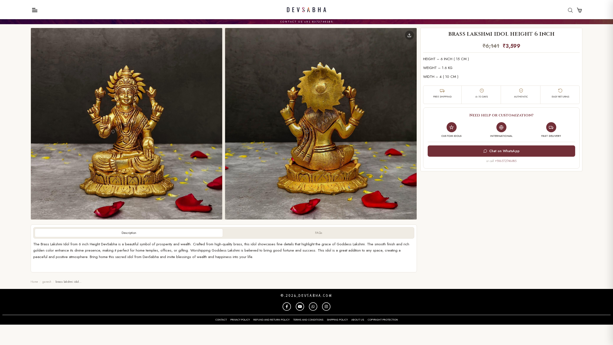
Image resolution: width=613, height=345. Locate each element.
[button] (126, 124)
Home (34, 282)
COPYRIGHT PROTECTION (383, 320)
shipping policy (337, 320)
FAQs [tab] (318, 232)
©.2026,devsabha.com (306, 295)
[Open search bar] (570, 10)
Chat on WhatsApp (504, 151)
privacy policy (240, 320)
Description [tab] (129, 232)
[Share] (409, 35)
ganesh (46, 282)
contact (221, 320)
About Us (357, 320)
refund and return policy (271, 320)
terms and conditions (308, 320)
